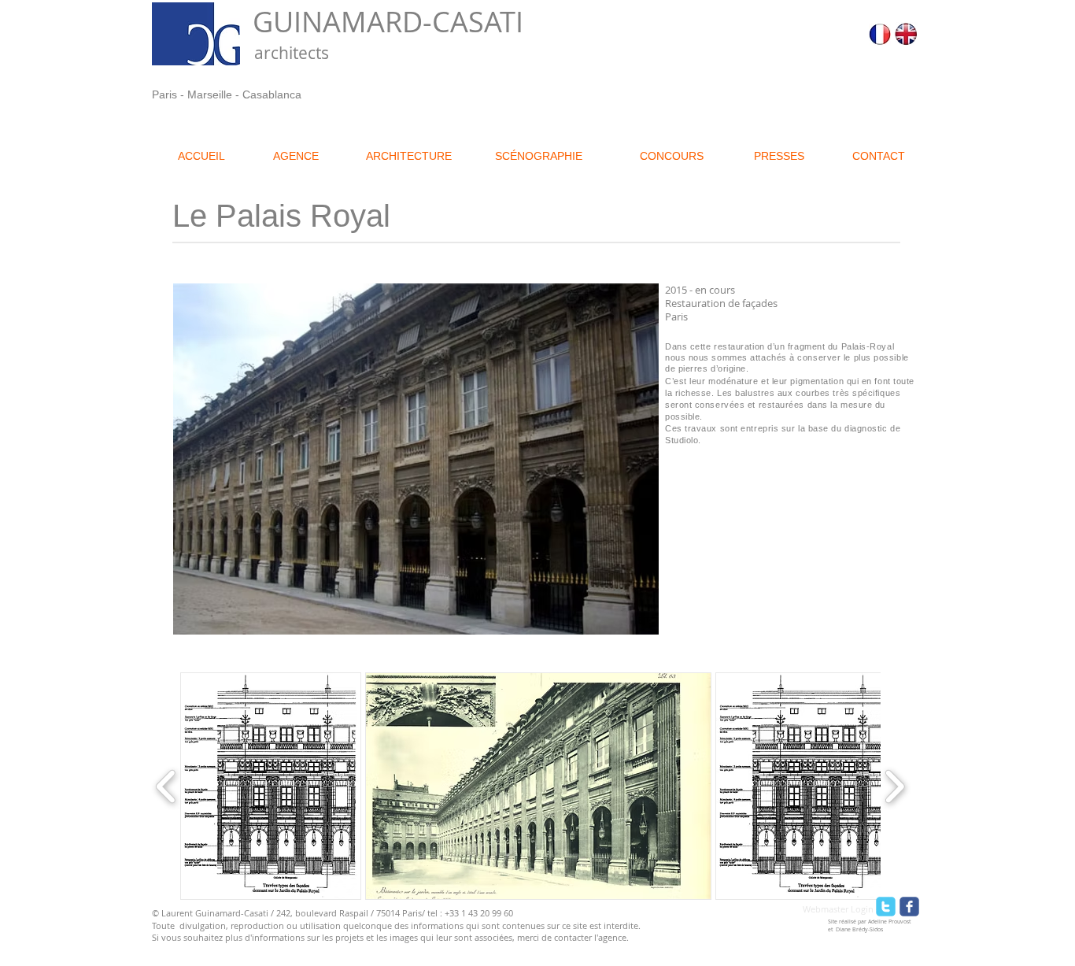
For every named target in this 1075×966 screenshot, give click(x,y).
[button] (270, 786)
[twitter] (886, 906)
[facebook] (909, 906)
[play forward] (894, 786)
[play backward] (166, 786)
